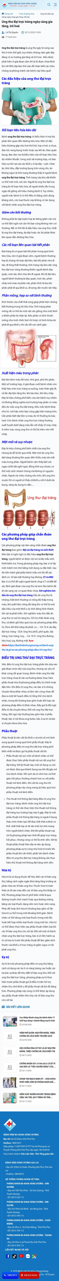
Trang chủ (8, 14)
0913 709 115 (17, 1216)
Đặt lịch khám (30, 1275)
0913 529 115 (17, 1197)
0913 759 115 (17, 1231)
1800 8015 (19, 1174)
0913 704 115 (17, 1246)
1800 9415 (12, 1143)
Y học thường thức (27, 14)
